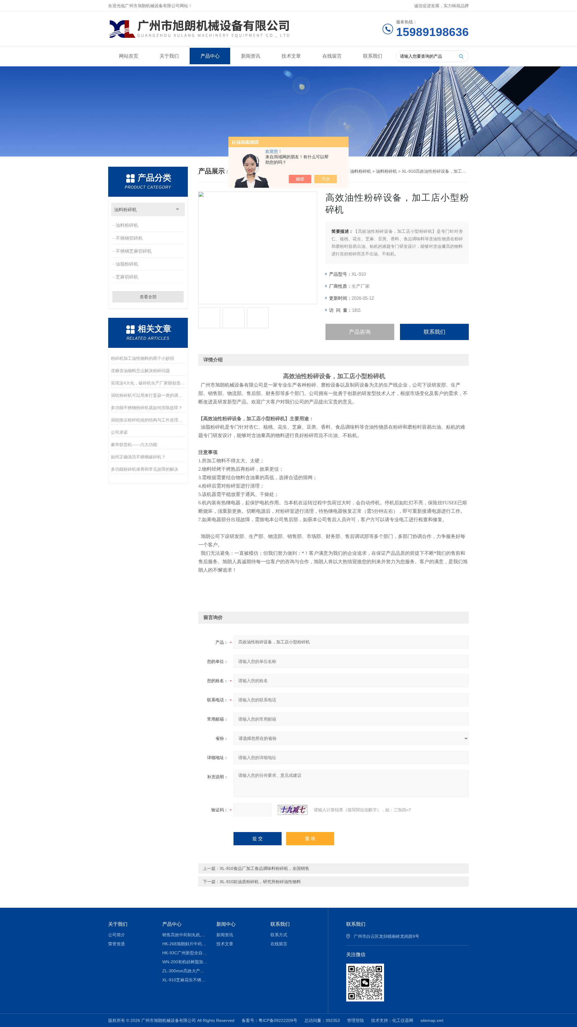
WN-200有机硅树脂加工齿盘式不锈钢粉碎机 (185, 961)
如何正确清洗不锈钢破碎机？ (138, 456)
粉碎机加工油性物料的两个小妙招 (142, 358)
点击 (177, 209)
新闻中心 (226, 924)
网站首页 (128, 56)
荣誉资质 (116, 943)
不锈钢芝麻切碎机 (134, 251)
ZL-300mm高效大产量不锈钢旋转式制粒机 (185, 970)
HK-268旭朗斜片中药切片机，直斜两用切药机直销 (185, 943)
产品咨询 (360, 332)
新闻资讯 (250, 56)
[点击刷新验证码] (293, 810)
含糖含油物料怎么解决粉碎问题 (140, 370)
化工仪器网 (402, 1020)
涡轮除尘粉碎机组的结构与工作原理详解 (148, 420)
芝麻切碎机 (127, 276)
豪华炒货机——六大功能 (134, 444)
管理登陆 (355, 1020)
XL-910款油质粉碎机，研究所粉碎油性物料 (260, 881)
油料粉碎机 (125, 209)
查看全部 (148, 296)
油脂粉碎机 (127, 263)
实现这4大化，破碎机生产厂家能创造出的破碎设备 (148, 383)
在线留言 (332, 56)
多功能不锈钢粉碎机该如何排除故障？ (146, 407)
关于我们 (169, 56)
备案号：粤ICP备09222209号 (269, 1020)
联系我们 (372, 56)
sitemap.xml (431, 1020)
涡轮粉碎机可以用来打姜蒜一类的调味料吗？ (148, 395)
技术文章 (291, 56)
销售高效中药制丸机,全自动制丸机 (185, 934)
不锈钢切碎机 (129, 238)
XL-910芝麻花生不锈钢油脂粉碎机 (185, 979)
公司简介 (116, 934)
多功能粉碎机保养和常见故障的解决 (144, 469)
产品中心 (210, 56)
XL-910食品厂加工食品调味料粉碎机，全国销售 (264, 868)
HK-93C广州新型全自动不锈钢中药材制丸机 (185, 952)
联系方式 (278, 934)
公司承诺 (119, 432)
